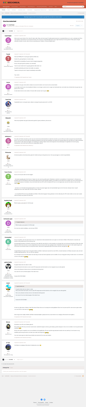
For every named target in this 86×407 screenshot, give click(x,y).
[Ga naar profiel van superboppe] (4, 25)
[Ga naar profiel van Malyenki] (8, 122)
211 (8, 65)
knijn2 (8, 283)
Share (72, 25)
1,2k (9, 273)
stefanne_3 (8, 136)
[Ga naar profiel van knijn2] (8, 287)
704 (9, 110)
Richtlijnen (14, 9)
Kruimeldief (8, 237)
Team (8, 9)
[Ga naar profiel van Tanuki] (8, 58)
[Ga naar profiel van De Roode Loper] (8, 223)
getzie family (8, 262)
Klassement (29, 9)
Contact (46, 402)
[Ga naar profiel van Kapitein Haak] (8, 205)
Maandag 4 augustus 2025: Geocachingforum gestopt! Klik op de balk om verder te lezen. (43, 16)
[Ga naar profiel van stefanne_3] (8, 141)
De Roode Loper (8, 219)
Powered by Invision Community (43, 405)
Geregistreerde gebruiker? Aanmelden (75, 2)
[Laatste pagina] (14, 31)
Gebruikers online (21, 9)
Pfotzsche (8, 152)
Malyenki (8, 118)
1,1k (9, 211)
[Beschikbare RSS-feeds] (83, 376)
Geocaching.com (31, 6)
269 (9, 353)
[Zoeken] (82, 7)
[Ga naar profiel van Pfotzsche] (8, 157)
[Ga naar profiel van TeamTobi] (8, 104)
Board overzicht (6, 6)
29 (8, 93)
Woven (8, 322)
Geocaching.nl (23, 6)
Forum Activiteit (15, 6)
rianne (8, 82)
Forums (3, 9)
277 (9, 147)
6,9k (9, 248)
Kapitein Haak (8, 200)
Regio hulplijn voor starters (54, 9)
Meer (56, 6)
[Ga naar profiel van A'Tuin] (8, 347)
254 (9, 46)
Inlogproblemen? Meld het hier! (40, 9)
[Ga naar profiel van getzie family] (8, 266)
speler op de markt (22, 202)
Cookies (51, 402)
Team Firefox (8, 172)
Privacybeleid (41, 402)
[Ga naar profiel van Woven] (8, 326)
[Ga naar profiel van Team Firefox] (8, 176)
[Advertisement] (39, 388)
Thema (34, 402)
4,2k (9, 229)
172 (9, 293)
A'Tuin (8, 342)
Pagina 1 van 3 (20, 359)
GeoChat (51, 6)
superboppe (8, 35)
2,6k (9, 182)
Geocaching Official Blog (42, 6)
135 (9, 163)
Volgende (11, 359)
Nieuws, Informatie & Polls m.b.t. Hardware (24, 26)
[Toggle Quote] (16, 222)
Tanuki (8, 54)
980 (9, 128)
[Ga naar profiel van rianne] (8, 87)
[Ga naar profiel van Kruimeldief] (8, 242)
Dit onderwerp (77, 6)
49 (8, 332)
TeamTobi (8, 99)
